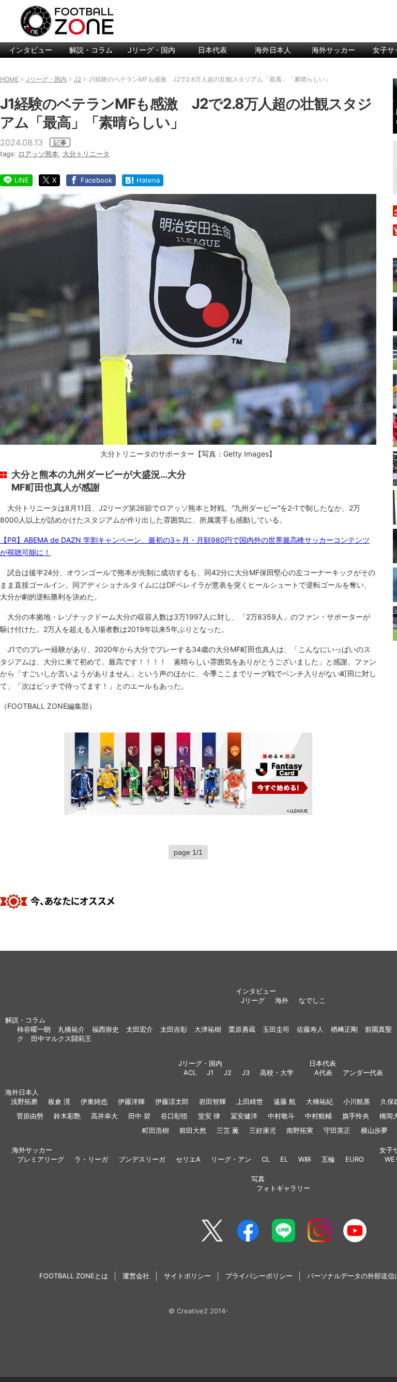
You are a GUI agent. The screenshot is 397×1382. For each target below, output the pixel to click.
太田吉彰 (173, 1029)
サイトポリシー (187, 1276)
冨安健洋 (244, 1116)
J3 (246, 1072)
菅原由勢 (30, 1116)
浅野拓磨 (24, 1101)
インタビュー (30, 49)
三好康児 (262, 1130)
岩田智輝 (212, 1101)
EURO (354, 1159)
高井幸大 (104, 1116)
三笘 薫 (228, 1130)
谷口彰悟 (174, 1116)
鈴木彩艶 (67, 1116)
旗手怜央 (355, 1116)
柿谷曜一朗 (34, 1029)
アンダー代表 (363, 1072)
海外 (281, 1000)
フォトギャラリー (283, 1188)
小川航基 (356, 1101)
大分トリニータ (86, 154)
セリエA (188, 1159)
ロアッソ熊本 (38, 154)
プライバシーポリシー (259, 1276)
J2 (228, 1072)
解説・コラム (91, 49)
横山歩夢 (374, 1130)
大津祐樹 (207, 1029)
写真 (258, 1179)
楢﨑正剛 (344, 1029)
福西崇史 (105, 1029)
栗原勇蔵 (241, 1029)
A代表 (323, 1072)
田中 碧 (139, 1116)
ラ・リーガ (91, 1159)
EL (284, 1159)
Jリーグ (253, 1000)
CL (266, 1159)
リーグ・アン (231, 1159)
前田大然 (192, 1130)
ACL (190, 1072)
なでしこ (312, 1000)
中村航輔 (318, 1116)
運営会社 (136, 1276)
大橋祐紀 (319, 1101)
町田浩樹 (155, 1130)
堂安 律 (209, 1116)
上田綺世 (249, 1101)
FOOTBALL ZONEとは (73, 1276)
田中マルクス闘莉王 (61, 1038)
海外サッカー (333, 49)
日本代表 (212, 49)
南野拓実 (299, 1130)
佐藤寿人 (310, 1029)
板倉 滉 (59, 1101)
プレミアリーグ (40, 1159)
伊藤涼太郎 (172, 1101)
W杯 (304, 1159)
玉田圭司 (276, 1029)
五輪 (328, 1159)
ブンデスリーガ (141, 1159)
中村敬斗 (281, 1116)
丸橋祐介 (71, 1029)
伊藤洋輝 (131, 1101)
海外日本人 (273, 49)
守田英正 (337, 1130)
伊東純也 (94, 1101)
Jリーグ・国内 (151, 49)
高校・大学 (277, 1072)
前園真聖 (378, 1029)
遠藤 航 (284, 1101)
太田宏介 (139, 1029)
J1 (210, 1072)
